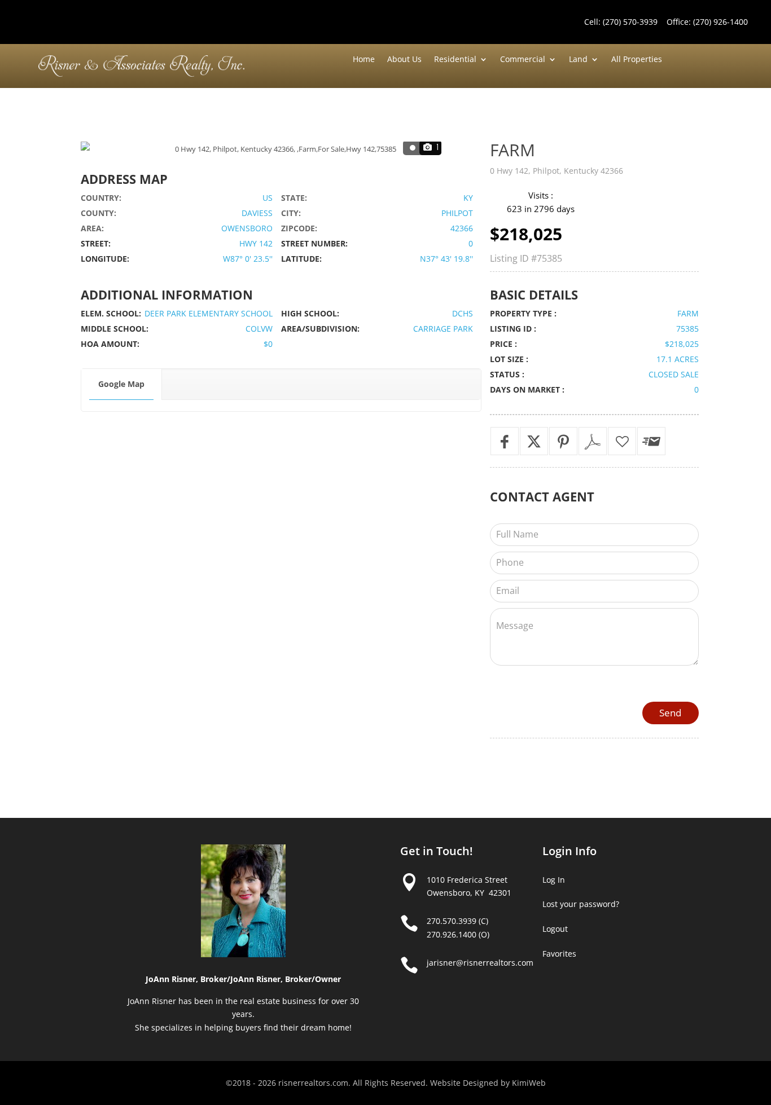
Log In (553, 879)
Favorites (559, 953)
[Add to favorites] (622, 441)
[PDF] (592, 441)
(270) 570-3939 (630, 21)
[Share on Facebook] (504, 441)
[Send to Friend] (651, 441)
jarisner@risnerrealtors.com (480, 962)
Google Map (121, 383)
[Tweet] (533, 441)
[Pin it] (563, 441)
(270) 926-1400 (720, 21)
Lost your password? (580, 904)
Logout (555, 928)
